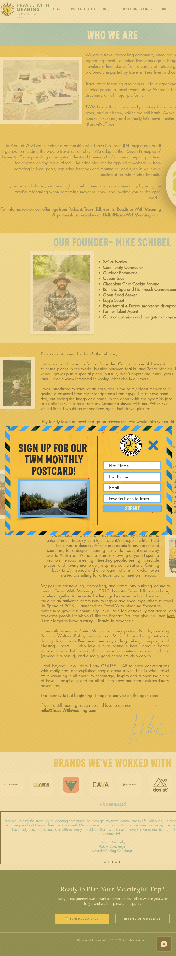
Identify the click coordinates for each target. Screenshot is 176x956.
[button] (153, 445)
